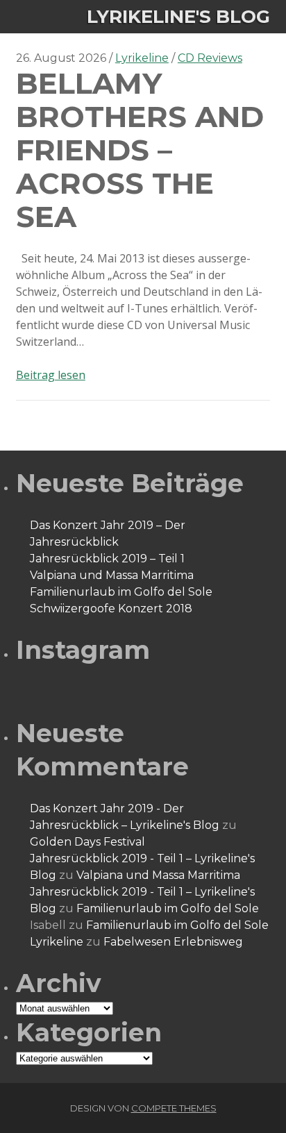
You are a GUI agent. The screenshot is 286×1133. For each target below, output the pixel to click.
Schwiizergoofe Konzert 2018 (111, 608)
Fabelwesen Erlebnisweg (173, 941)
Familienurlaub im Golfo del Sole (121, 591)
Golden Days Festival (87, 841)
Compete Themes (174, 1108)
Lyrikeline (142, 58)
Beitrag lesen (50, 375)
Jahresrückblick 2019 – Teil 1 (107, 558)
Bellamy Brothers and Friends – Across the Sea (140, 150)
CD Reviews (210, 58)
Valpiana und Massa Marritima (112, 575)
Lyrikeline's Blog (178, 17)
